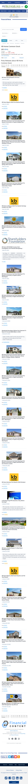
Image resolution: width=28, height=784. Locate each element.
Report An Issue (21, 764)
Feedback (14, 782)
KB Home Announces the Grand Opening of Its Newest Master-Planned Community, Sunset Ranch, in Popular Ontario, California (13, 356)
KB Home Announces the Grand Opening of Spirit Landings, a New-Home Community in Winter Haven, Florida (14, 599)
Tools (22, 40)
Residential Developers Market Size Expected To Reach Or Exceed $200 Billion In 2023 (14, 331)
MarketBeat (5, 87)
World (23, 11)
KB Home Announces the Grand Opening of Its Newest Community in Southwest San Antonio (13, 397)
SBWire (4, 261)
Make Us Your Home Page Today (9, 753)
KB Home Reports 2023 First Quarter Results (13, 102)
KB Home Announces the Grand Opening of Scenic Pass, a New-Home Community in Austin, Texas (14, 641)
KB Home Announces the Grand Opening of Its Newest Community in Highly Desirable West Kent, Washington (13, 418)
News (3, 2)
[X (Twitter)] (9, 739)
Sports (9, 2)
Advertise (11, 764)
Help (16, 764)
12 (21, 65)
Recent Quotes (5, 33)
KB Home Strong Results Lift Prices (10, 77)
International (17, 43)
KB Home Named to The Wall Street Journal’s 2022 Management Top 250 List (13, 704)
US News (18, 11)
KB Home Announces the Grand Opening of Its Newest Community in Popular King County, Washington (13, 439)
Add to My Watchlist (5, 55)
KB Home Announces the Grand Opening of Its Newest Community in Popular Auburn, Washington (13, 275)
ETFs (16, 40)
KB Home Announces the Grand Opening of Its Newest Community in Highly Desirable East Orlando (13, 297)
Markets (4, 40)
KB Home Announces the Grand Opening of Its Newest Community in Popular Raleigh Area (13, 121)
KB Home (5, 106)
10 (17, 65)
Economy (6, 514)
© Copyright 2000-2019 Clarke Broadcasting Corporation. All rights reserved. (14, 773)
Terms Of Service (14, 735)
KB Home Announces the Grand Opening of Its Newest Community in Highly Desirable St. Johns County (13, 377)
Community (17, 2)
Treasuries (22, 43)
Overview (4, 43)
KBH (6, 49)
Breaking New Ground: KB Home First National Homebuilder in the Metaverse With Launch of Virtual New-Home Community (13, 528)
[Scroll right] (27, 2)
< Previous (3, 66)
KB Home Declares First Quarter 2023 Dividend (13, 482)
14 (26, 65)
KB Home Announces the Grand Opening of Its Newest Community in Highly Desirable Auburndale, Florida (13, 184)
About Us (5, 764)
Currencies (12, 43)
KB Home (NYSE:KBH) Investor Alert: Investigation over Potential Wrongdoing (12, 247)
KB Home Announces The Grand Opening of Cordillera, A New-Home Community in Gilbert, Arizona (13, 620)
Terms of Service (10, 770)
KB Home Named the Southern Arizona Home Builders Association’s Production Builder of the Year (13, 227)
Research (22, 57)
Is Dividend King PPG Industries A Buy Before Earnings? (13, 501)
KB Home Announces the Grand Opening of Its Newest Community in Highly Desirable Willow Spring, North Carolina (13, 163)
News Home (3, 11)
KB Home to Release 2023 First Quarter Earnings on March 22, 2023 (14, 206)
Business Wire (5, 108)
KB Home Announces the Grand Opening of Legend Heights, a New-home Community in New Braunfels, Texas (13, 683)
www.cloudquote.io (14, 730)
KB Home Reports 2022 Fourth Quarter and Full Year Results (13, 576)
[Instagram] (18, 739)
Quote (5, 57)
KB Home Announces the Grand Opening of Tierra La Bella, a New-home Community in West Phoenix (14, 662)
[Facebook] (12, 739)
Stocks (10, 40)
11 (19, 65)
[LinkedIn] (15, 739)
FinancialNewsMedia (6, 342)
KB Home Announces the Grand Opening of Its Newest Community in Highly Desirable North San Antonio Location (13, 462)
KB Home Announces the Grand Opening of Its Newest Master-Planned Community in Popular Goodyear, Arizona (13, 142)
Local (9, 11)
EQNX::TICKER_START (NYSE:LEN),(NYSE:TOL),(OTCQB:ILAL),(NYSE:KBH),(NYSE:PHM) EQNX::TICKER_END (14, 338)
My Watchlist (14, 33)
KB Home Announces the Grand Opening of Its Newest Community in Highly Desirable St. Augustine (13, 318)
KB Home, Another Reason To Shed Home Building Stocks (12, 548)
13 (24, 65)
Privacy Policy (22, 733)
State (13, 11)
